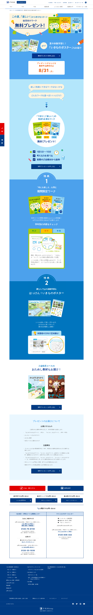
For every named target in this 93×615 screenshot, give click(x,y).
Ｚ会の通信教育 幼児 (21, 2)
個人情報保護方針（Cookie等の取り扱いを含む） (57, 567)
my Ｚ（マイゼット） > (28, 542)
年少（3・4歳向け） (12, 569)
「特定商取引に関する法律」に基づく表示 (18, 598)
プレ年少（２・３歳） (82, 6)
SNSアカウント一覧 (32, 574)
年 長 (59, 231)
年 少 (34, 231)
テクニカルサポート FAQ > (65, 531)
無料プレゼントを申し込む (46, 166)
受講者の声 (70, 6)
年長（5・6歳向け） (12, 574)
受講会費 (46, 6)
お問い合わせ (9, 590)
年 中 (46, 231)
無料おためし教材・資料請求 (12, 580)
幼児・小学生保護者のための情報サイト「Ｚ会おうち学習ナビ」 (36, 578)
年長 (34, 6)
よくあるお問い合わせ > (28, 547)
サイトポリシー (53, 598)
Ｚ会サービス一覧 (79, 2)
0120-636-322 (65, 535)
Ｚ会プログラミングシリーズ (33, 567)
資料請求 (67, 488)
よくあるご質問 (58, 6)
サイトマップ (64, 598)
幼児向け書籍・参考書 (33, 584)
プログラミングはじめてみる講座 (35, 569)
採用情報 (65, 2)
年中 (23, 6)
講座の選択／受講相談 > (28, 525)
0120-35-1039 (28, 550)
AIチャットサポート (46, 500)
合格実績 (50, 2)
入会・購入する (29, 488)
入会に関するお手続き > (28, 524)
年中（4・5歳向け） (12, 572)
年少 (11, 6)
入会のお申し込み (10, 582)
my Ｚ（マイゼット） (72, 500)
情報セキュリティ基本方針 (39, 598)
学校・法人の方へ (57, 2)
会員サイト (71, 2)
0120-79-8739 (28, 529)
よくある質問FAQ (21, 500)
